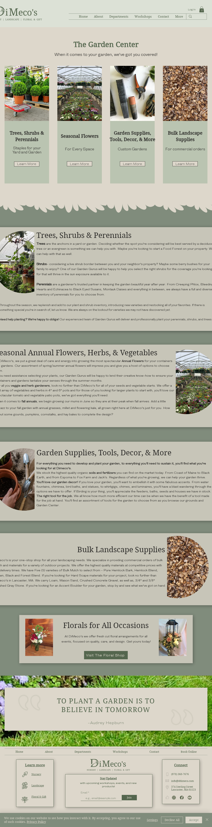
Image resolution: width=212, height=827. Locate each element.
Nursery (160, 744)
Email (84, 792)
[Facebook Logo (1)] (182, 798)
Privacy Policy (36, 822)
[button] (201, 9)
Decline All (172, 820)
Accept (194, 820)
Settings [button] (152, 820)
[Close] (207, 820)
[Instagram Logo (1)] (174, 798)
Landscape (174, 744)
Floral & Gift (190, 744)
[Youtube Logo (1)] (190, 798)
